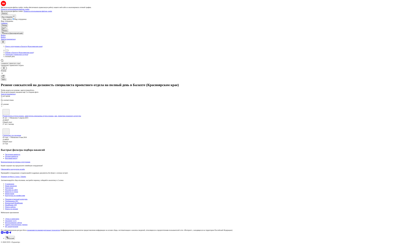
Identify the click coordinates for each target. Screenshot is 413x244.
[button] (3, 35)
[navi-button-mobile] (3, 42)
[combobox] (11, 63)
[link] (4, 30)
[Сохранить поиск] (3, 76)
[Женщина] (6, 112)
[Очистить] (4, 68)
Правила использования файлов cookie (38, 11)
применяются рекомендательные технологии (43, 230)
